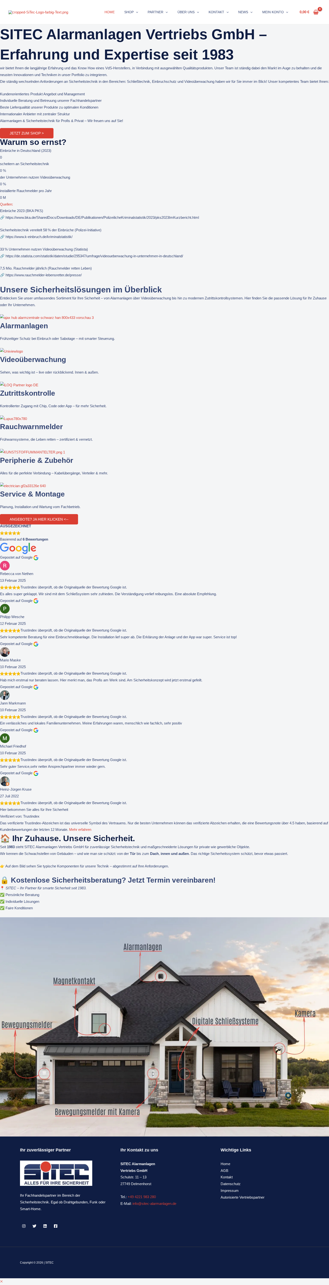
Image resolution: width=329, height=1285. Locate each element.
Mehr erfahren (80, 829)
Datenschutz (231, 1184)
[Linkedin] (45, 1226)
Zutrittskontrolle (27, 393)
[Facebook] (55, 1226)
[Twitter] (34, 1226)
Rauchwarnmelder (31, 427)
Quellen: (6, 204)
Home (225, 1164)
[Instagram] (24, 1226)
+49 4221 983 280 (142, 1197)
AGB (224, 1171)
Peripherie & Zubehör (36, 460)
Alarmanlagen (24, 326)
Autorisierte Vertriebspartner (242, 1197)
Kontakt (227, 1177)
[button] (136, 12)
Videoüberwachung (33, 359)
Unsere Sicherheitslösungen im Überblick (81, 289)
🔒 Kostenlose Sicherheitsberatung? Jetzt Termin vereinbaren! (108, 880)
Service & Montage (32, 494)
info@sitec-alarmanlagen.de (154, 1203)
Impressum (230, 1190)
